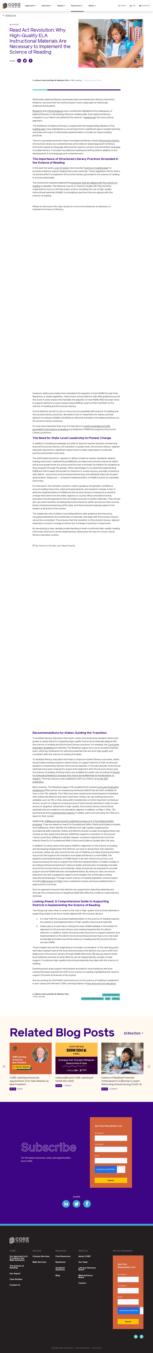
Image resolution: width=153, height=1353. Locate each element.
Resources (76, 6)
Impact (60, 6)
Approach (29, 6)
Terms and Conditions (82, 1348)
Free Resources (63, 1256)
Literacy (115, 999)
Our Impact (15, 1274)
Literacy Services (41, 1256)
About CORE (84, 1256)
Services (46, 6)
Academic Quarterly (60, 1269)
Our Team (83, 1262)
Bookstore (60, 1262)
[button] (4, 1066)
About (91, 6)
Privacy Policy (97, 1348)
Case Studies (16, 1279)
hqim (108, 999)
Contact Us (15, 1285)
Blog (57, 1275)
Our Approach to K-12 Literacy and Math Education (19, 1258)
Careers (82, 1283)
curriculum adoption (111, 995)
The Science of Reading (17, 1267)
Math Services (39, 1262)
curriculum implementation (92, 999)
